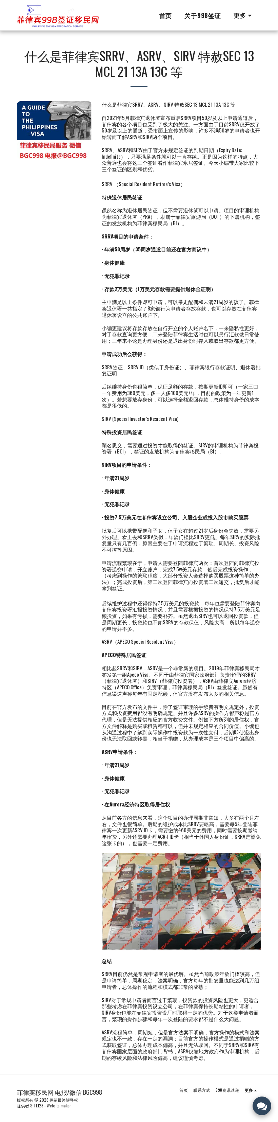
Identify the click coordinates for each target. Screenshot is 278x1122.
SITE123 (36, 1105)
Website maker (59, 1105)
